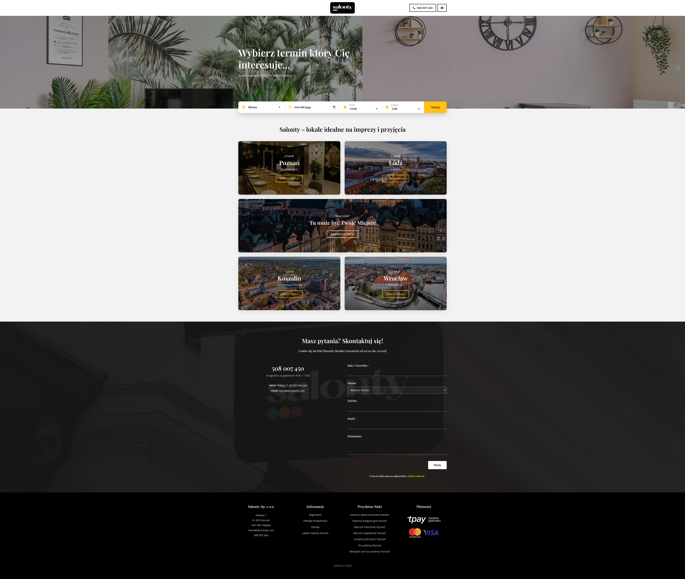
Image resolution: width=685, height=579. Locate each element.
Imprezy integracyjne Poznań (369, 520)
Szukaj (435, 107)
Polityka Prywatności (315, 520)
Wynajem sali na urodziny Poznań (369, 551)
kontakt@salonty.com (292, 390)
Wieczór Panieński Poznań (369, 527)
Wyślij (437, 465)
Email (352, 418)
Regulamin (315, 514)
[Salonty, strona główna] (342, 8)
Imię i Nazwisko (358, 365)
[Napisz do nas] (442, 8)
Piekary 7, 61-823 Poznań (292, 385)
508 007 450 (288, 368)
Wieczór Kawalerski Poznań (369, 533)
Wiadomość (354, 436)
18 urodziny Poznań (369, 545)
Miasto (352, 383)
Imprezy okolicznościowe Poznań (369, 514)
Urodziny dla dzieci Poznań (370, 539)
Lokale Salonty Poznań (315, 533)
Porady (315, 527)
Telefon (352, 401)
